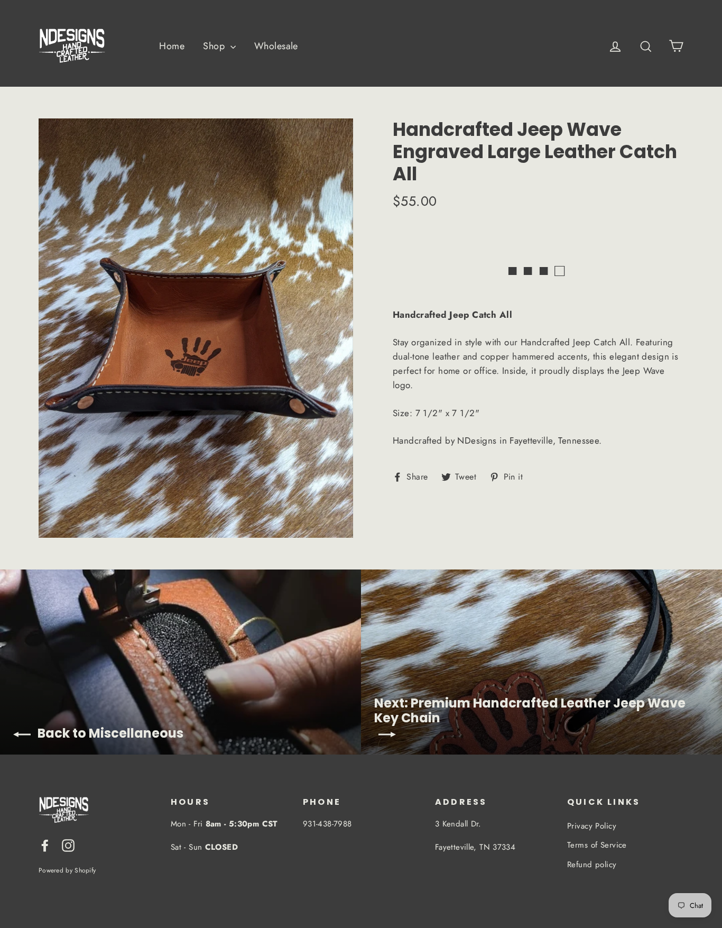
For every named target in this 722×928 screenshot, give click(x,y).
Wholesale (276, 46)
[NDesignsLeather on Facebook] (45, 845)
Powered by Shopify (67, 870)
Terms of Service (597, 845)
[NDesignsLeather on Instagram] (68, 845)
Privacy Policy (591, 826)
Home (171, 46)
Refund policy (592, 864)
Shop (215, 46)
